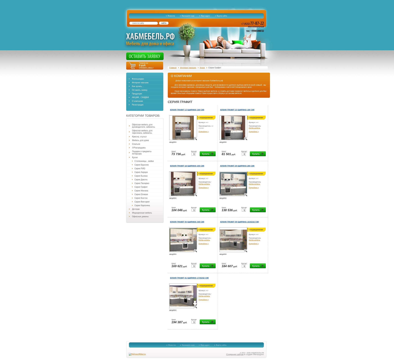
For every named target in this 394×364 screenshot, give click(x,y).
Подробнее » (204, 132)
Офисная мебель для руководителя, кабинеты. (143, 125)
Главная (173, 68)
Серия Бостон (141, 198)
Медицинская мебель (142, 213)
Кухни (135, 157)
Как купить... (138, 86)
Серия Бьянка (141, 176)
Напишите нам (188, 16)
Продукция (137, 94)
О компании (137, 101)
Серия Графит (141, 187)
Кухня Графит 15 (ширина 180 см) (237, 110)
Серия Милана (141, 190)
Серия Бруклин (142, 165)
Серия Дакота (141, 179)
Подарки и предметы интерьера (141, 152)
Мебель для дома (140, 140)
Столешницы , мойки (144, 161)
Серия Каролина (142, 205)
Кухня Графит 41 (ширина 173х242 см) (189, 278)
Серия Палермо (142, 183)
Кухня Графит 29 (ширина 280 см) (237, 166)
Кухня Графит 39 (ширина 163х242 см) (239, 222)
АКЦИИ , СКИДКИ (140, 97)
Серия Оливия (141, 194)
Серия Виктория (142, 202)
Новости (171, 16)
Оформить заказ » (146, 67)
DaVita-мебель (254, 128)
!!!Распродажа (138, 148)
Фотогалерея (138, 79)
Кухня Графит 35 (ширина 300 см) (187, 222)
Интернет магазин (140, 82)
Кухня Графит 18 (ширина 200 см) (187, 166)
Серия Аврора (141, 172)
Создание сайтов (234, 354)
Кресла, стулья (139, 136)
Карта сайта (222, 16)
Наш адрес (205, 16)
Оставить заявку (139, 90)
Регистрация (137, 105)
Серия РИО (140, 168)
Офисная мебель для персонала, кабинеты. (142, 131)
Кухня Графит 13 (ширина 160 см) (187, 110)
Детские (136, 209)
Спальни (136, 144)
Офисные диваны (140, 216)
